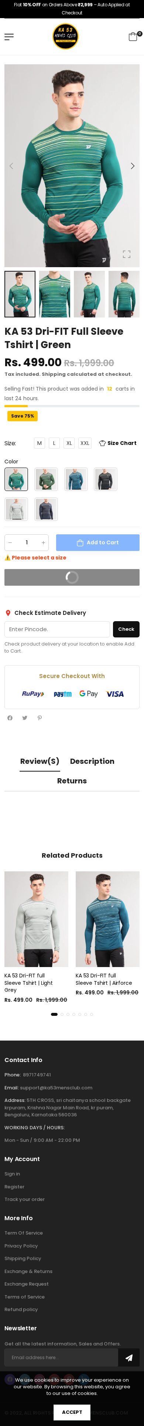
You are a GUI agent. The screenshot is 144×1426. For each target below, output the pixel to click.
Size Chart (122, 443)
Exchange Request (26, 1283)
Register (14, 1186)
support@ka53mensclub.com (56, 1087)
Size (10, 443)
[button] (132, 165)
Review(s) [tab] (39, 761)
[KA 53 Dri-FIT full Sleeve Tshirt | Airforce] (108, 919)
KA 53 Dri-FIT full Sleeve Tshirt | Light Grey (28, 983)
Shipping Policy (22, 1258)
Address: (14, 1100)
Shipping (54, 374)
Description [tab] (92, 761)
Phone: (12, 1074)
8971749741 (37, 1074)
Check (126, 629)
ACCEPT (72, 1412)
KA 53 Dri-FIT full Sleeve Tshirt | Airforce (104, 979)
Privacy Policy (21, 1245)
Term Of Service (23, 1232)
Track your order (24, 1199)
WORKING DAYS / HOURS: (34, 1127)
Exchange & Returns (28, 1271)
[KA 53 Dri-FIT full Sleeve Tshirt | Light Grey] (36, 919)
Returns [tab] (72, 781)
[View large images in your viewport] (126, 254)
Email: (11, 1087)
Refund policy (21, 1309)
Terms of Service (24, 1296)
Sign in (12, 1173)
